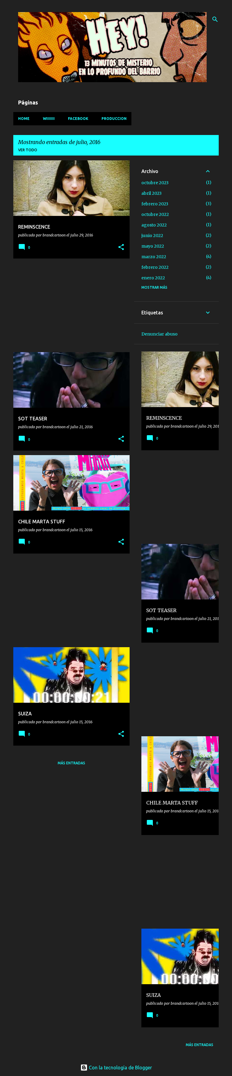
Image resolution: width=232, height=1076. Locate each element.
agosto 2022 (154, 225)
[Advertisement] (69, 305)
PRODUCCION (114, 118)
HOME (24, 118)
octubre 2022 (155, 214)
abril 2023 (151, 193)
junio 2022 (152, 235)
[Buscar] (215, 19)
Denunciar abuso (159, 334)
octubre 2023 (155, 182)
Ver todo (27, 150)
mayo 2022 (152, 246)
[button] (121, 247)
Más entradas (71, 763)
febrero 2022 (155, 267)
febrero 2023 (154, 204)
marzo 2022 (153, 256)
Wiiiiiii (49, 118)
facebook (78, 118)
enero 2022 (153, 278)
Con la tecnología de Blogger (120, 1067)
